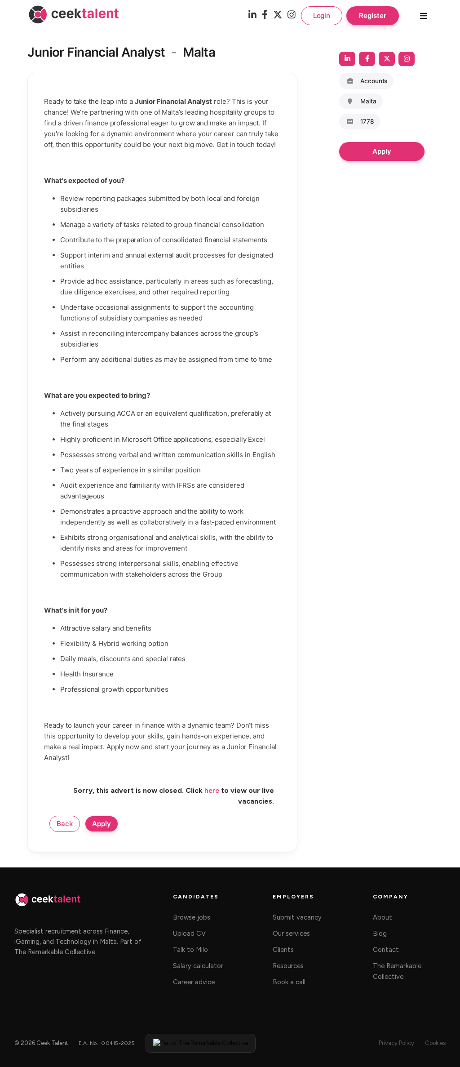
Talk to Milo (190, 950)
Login (322, 15)
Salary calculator (198, 966)
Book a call (289, 982)
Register (372, 15)
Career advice (194, 982)
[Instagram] (291, 15)
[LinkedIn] (252, 15)
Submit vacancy (297, 917)
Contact (386, 950)
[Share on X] (387, 59)
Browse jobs (191, 917)
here (211, 790)
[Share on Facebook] (367, 59)
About (382, 917)
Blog (380, 933)
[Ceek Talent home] (47, 904)
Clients (283, 950)
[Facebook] (265, 15)
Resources (288, 966)
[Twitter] (277, 15)
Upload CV (189, 933)
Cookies (435, 1043)
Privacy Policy (396, 1043)
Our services (291, 933)
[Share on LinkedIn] (347, 59)
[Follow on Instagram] (406, 59)
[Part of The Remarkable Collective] (201, 1043)
